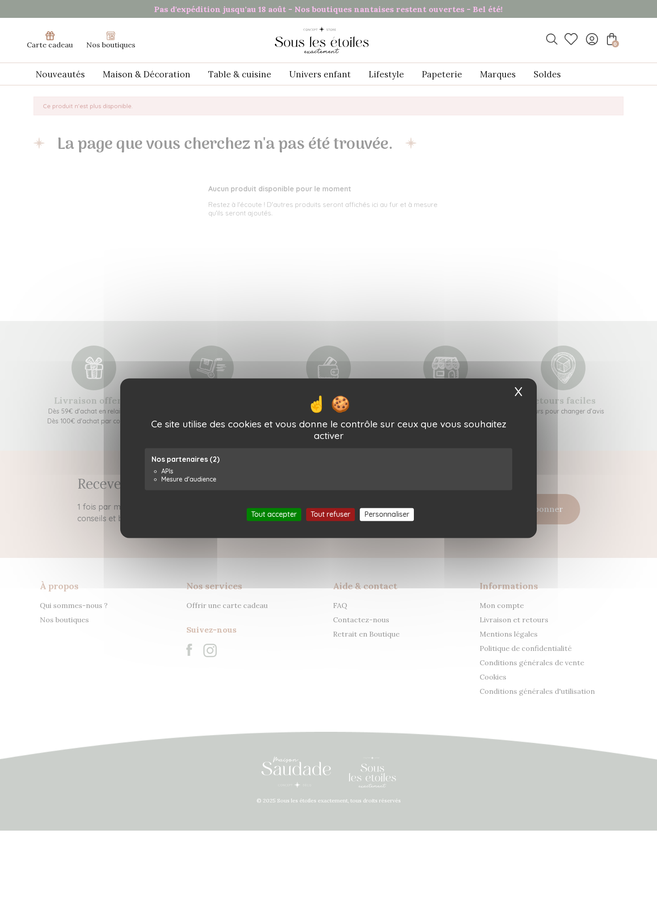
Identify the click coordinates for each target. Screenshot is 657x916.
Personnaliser (386, 514)
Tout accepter (274, 514)
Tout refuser (330, 514)
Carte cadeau (50, 44)
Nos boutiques (110, 44)
